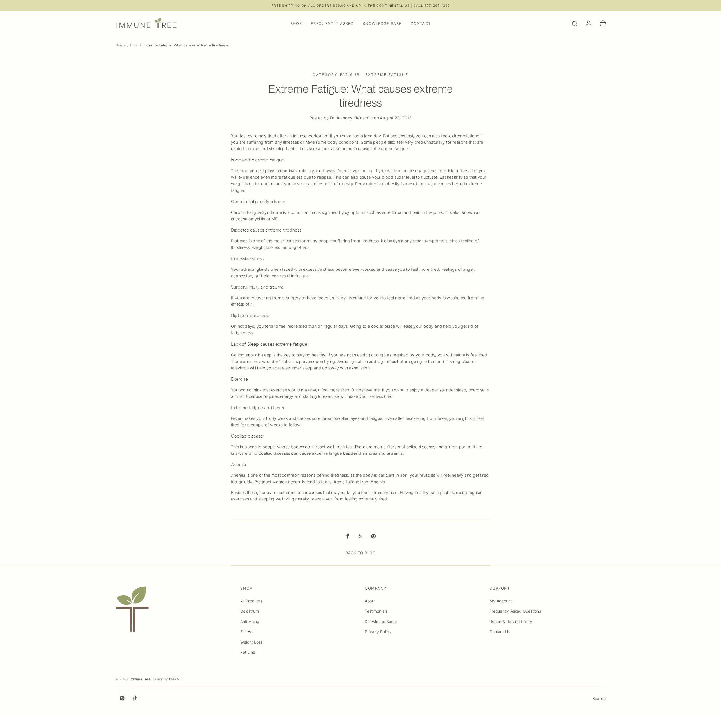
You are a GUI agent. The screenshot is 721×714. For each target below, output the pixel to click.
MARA (174, 679)
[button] (574, 23)
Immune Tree (140, 679)
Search (599, 698)
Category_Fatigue (336, 74)
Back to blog (361, 553)
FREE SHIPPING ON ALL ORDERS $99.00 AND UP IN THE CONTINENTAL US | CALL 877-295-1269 (361, 5)
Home (120, 45)
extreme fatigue (386, 74)
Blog (134, 45)
